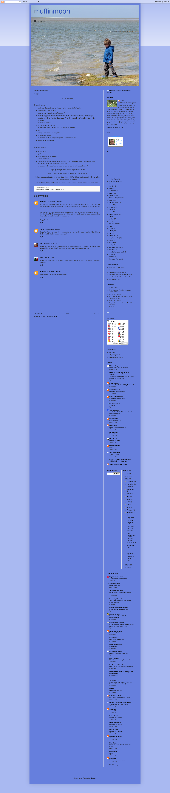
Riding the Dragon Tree (130, 522)
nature (111, 231)
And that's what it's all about (117, 398)
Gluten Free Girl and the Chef (118, 607)
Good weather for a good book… (118, 704)
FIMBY (111, 689)
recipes (111, 240)
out (110, 233)
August (129, 494)
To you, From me (114, 454)
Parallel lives (113, 729)
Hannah (42, 271)
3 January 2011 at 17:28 (50, 257)
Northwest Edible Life (116, 665)
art (109, 184)
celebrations (112, 191)
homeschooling (113, 214)
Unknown (43, 201)
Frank (110, 205)
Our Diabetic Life (114, 390)
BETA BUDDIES (114, 403)
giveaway (112, 207)
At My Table (130, 518)
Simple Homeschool (116, 590)
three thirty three (115, 446)
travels (63, 189)
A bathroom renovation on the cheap (119, 697)
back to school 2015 (115, 420)
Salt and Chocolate (115, 631)
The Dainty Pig (114, 680)
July (128, 496)
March (129, 507)
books (111, 188)
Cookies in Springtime (115, 724)
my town (111, 228)
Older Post (96, 313)
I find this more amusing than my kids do (120, 660)
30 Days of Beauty (114, 181)
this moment (112, 254)
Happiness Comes (115, 695)
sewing (111, 245)
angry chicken (114, 658)
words (111, 753)
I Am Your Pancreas (115, 439)
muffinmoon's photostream (119, 142)
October (129, 487)
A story (111, 447)
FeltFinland (113, 425)
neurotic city (113, 418)
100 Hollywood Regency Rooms (118, 578)
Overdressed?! (113, 675)
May (128, 502)
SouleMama (113, 638)
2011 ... (129, 561)
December (130, 481)
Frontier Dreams (114, 614)
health (111, 209)
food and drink (113, 202)
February (130, 510)
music (110, 226)
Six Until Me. (113, 432)
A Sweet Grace (114, 383)
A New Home (113, 646)
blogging (41, 189)
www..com (115, 136)
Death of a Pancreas (116, 396)
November (130, 484)
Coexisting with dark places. (117, 391)
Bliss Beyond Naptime (116, 622)
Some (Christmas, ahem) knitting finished (131, 537)
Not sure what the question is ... (131, 548)
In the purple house (115, 736)
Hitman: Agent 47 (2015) (116, 731)
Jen (41, 243)
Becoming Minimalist (116, 599)
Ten (128, 515)
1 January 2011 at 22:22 (54, 201)
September (130, 489)
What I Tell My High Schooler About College (121, 666)
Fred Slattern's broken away (117, 760)
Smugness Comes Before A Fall (130, 555)
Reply (41, 223)
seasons (111, 242)
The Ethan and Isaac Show (118, 464)
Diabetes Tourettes (114, 440)
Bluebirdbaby (113, 765)
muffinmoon (52, 11)
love (110, 221)
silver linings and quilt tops (116, 639)
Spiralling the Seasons (115, 717)
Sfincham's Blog (114, 452)
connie (42, 229)
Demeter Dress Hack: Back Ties (118, 653)
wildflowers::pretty (115, 651)
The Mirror (112, 405)
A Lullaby (111, 738)
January (129, 513)
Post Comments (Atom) (50, 316)
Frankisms (130, 531)
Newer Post (38, 313)
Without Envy (113, 366)
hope (110, 217)
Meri (41, 257)
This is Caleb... (114, 410)
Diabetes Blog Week (115, 198)
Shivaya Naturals (115, 723)
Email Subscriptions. (115, 434)
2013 (127, 473)
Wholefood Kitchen (115, 259)
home (110, 212)
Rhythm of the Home (116, 577)
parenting (57, 189)
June (128, 499)
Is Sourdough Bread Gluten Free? (118, 609)
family (110, 200)
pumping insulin (114, 238)
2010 (127, 565)
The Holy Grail (131, 543)
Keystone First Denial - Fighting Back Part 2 (121, 385)
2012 (127, 476)
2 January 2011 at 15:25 (50, 243)
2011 (127, 479)
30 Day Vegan (113, 179)
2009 (127, 568)
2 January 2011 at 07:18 (52, 229)
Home (67, 313)
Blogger (93, 778)
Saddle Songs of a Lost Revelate (118, 367)
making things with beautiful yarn (120, 702)
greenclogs (113, 751)
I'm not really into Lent (115, 690)
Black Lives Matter (114, 633)
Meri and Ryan (113, 224)
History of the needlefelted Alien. (118, 427)
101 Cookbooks (114, 584)
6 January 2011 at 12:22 (53, 271)
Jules (122, 100)
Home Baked (113, 716)
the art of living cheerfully (116, 252)
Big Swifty (112, 758)
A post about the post (130, 527)
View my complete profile (115, 127)
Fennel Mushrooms (114, 585)
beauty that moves (115, 644)
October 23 (112, 711)
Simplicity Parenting (115, 247)
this (49, 177)
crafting (111, 193)
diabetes (47, 189)
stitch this (111, 249)
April (128, 504)
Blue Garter (113, 743)
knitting (52, 189)
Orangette (112, 709)
